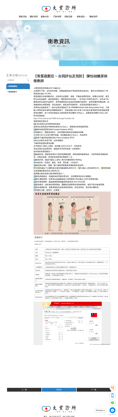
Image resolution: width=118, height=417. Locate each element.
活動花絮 (68, 16)
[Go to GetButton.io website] (112, 414)
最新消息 (23, 16)
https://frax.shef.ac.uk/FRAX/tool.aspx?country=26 (54, 118)
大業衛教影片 (12, 92)
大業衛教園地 (12, 86)
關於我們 (34, 16)
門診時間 (57, 16)
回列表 (59, 390)
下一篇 (93, 390)
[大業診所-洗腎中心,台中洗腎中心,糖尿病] (59, 7)
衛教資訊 (81, 16)
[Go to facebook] (112, 410)
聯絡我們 (93, 16)
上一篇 (24, 390)
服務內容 (45, 16)
